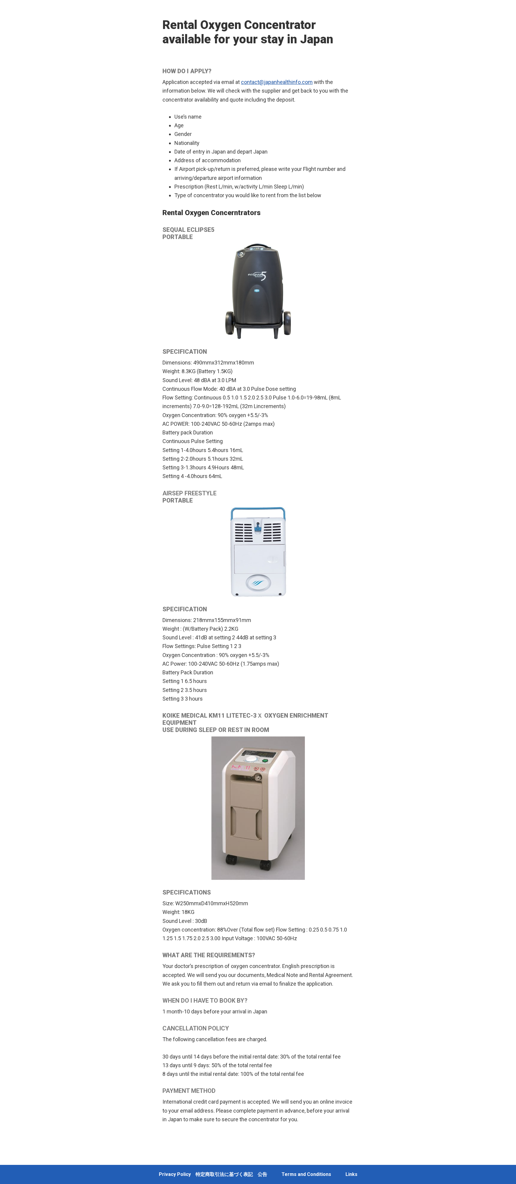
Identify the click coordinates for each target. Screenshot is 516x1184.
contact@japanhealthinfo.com (277, 82)
